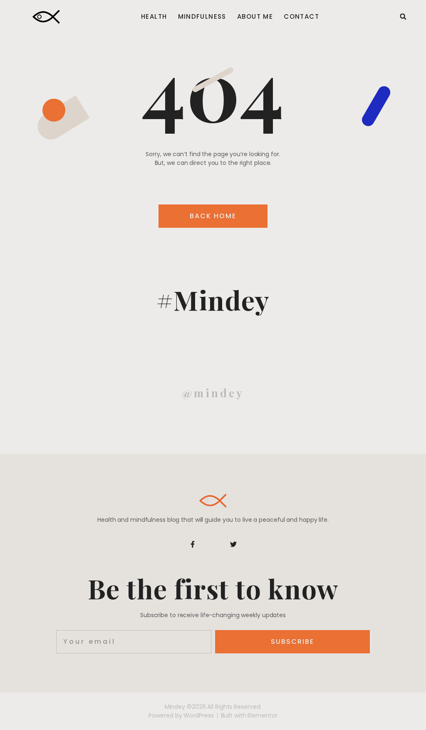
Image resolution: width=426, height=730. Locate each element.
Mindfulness (202, 16)
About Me (255, 16)
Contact (301, 16)
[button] (403, 16)
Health (154, 16)
